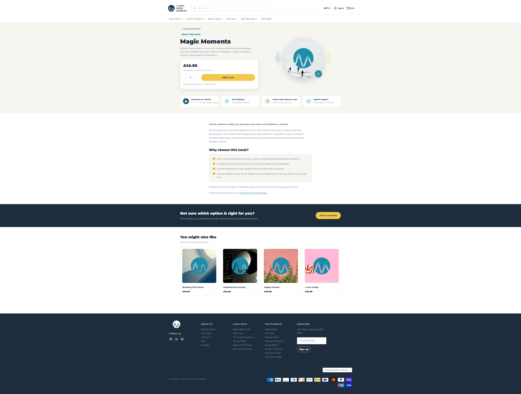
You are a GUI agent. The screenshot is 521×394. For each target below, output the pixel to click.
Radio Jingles (214, 19)
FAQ (203, 341)
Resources (238, 333)
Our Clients (206, 333)
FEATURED (266, 19)
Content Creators (194, 19)
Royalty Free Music (192, 29)
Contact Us (206, 337)
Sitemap (205, 345)
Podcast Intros (272, 337)
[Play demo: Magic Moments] (318, 74)
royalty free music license (253, 193)
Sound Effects (271, 345)
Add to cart (228, 77)
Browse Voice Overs (242, 349)
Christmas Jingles (273, 357)
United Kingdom (336, 370)
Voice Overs (175, 19)
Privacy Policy (239, 341)
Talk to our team (328, 215)
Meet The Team (208, 329)
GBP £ (326, 8)
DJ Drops (231, 19)
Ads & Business (248, 19)
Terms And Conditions (243, 337)
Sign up (304, 349)
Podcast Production (274, 341)
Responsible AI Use (242, 329)
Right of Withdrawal (242, 345)
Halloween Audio (273, 353)
